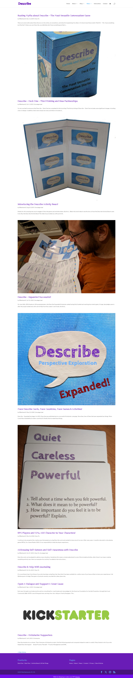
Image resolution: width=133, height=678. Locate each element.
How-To (37, 19)
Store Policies (99, 663)
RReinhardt (22, 19)
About (74, 3)
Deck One (20, 663)
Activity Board (36, 663)
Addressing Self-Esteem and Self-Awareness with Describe (48, 549)
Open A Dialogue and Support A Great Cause (40, 584)
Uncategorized (38, 104)
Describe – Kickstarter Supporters (35, 635)
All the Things (44, 663)
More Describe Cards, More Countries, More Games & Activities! (50, 409)
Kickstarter (37, 638)
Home (68, 3)
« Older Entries (22, 652)
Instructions (97, 3)
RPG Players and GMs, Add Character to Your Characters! (46, 533)
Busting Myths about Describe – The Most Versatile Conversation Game (54, 15)
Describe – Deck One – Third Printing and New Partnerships (48, 101)
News (88, 3)
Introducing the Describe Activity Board (38, 204)
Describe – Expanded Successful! (34, 297)
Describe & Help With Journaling (34, 567)
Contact (105, 3)
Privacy (92, 663)
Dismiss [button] (77, 677)
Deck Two (27, 663)
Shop (81, 3)
